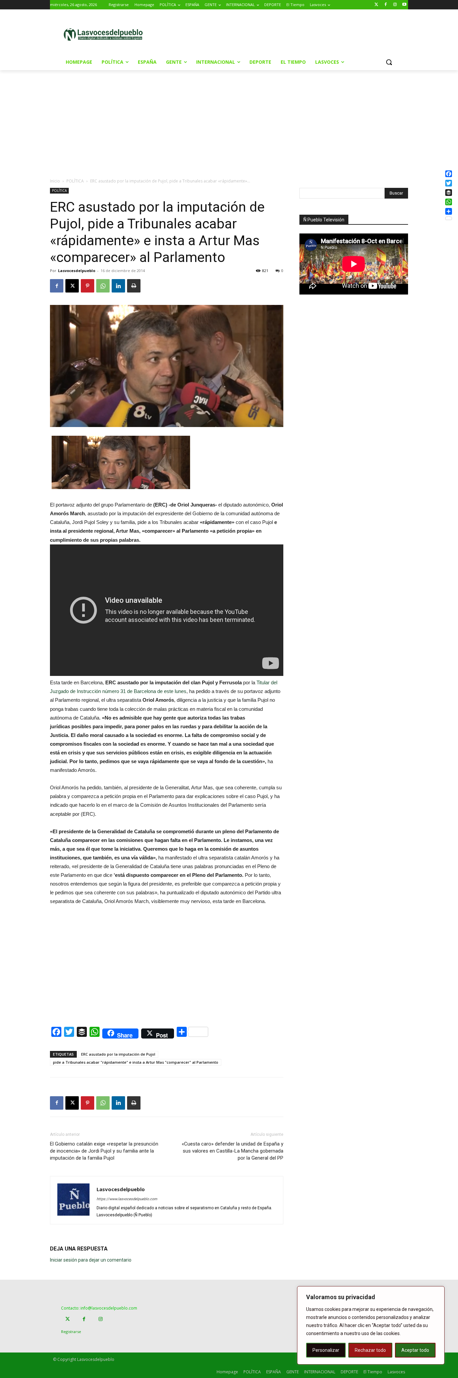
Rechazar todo (370, 1350)
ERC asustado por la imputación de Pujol (118, 1054)
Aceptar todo (415, 1350)
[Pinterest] (87, 286)
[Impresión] (133, 286)
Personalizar (325, 1350)
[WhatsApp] (103, 286)
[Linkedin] (118, 286)
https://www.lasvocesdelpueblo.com (127, 1199)
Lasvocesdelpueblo (76, 270)
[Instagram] (395, 5)
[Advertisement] (286, 34)
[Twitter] (376, 5)
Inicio (55, 181)
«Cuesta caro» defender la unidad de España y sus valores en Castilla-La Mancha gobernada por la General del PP (232, 1151)
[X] (72, 286)
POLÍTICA (75, 181)
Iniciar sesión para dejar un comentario (90, 1260)
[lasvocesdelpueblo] (106, 34)
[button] (389, 62)
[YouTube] (404, 5)
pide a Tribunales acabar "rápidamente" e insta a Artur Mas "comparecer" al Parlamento (135, 1062)
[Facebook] (386, 5)
